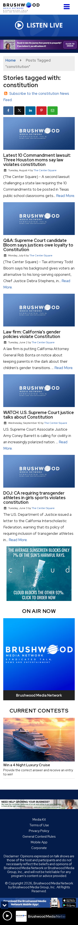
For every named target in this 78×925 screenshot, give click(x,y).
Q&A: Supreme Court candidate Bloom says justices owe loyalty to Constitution (38, 245)
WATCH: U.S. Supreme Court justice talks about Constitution (38, 415)
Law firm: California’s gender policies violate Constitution (32, 334)
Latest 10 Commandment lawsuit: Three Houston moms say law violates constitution (37, 159)
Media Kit (39, 819)
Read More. (65, 195)
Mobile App (39, 842)
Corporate (39, 848)
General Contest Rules (39, 836)
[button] (67, 5)
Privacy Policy (39, 831)
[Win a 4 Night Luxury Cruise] (39, 739)
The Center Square (45, 170)
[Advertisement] (39, 45)
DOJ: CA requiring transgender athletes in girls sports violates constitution (34, 497)
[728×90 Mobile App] (39, 903)
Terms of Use (39, 825)
